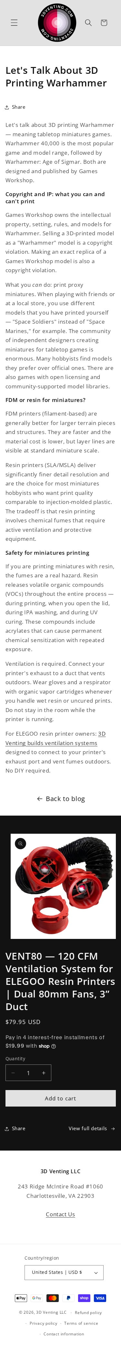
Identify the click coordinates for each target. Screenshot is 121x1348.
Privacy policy (43, 1323)
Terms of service (81, 1323)
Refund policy (88, 1312)
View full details (88, 1128)
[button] (14, 22)
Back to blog (65, 798)
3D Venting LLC (51, 1312)
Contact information (64, 1334)
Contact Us (60, 1214)
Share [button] (18, 107)
